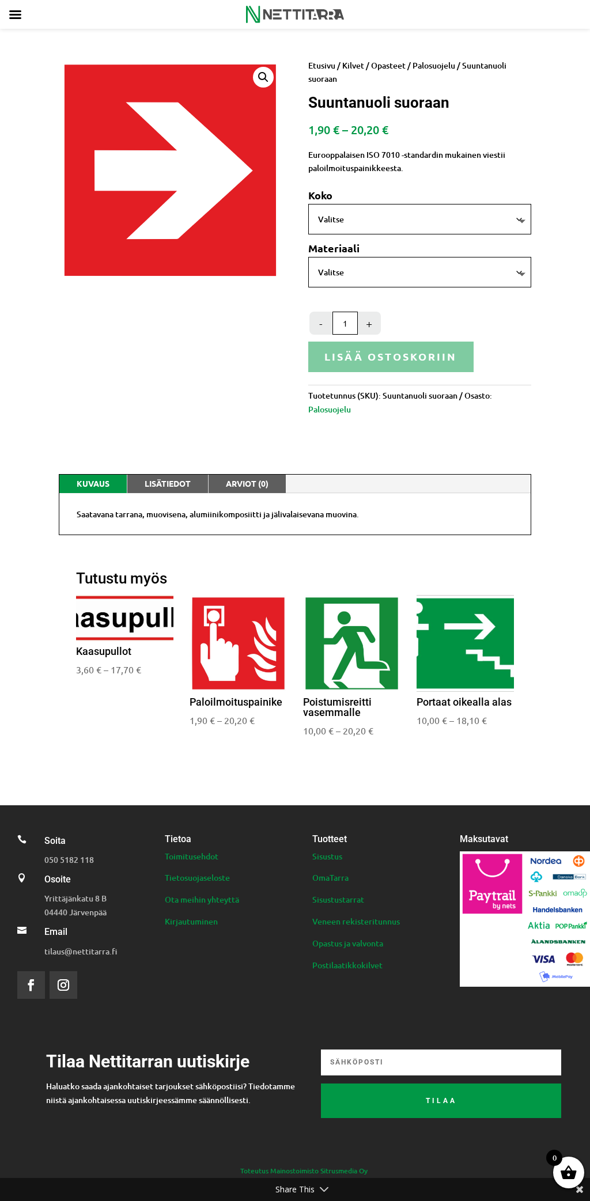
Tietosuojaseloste (197, 877)
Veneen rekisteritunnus (356, 921)
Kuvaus (93, 483)
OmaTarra (330, 877)
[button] (263, 77)
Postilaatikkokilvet (347, 965)
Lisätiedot (168, 483)
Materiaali (334, 248)
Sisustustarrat (338, 899)
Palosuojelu (434, 65)
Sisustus (327, 856)
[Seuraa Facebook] (31, 985)
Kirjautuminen (191, 921)
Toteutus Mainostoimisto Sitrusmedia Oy (304, 1171)
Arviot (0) (247, 483)
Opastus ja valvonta (347, 943)
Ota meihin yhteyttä (202, 899)
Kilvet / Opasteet (374, 65)
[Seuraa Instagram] (63, 985)
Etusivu (321, 65)
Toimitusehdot (191, 856)
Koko (320, 195)
